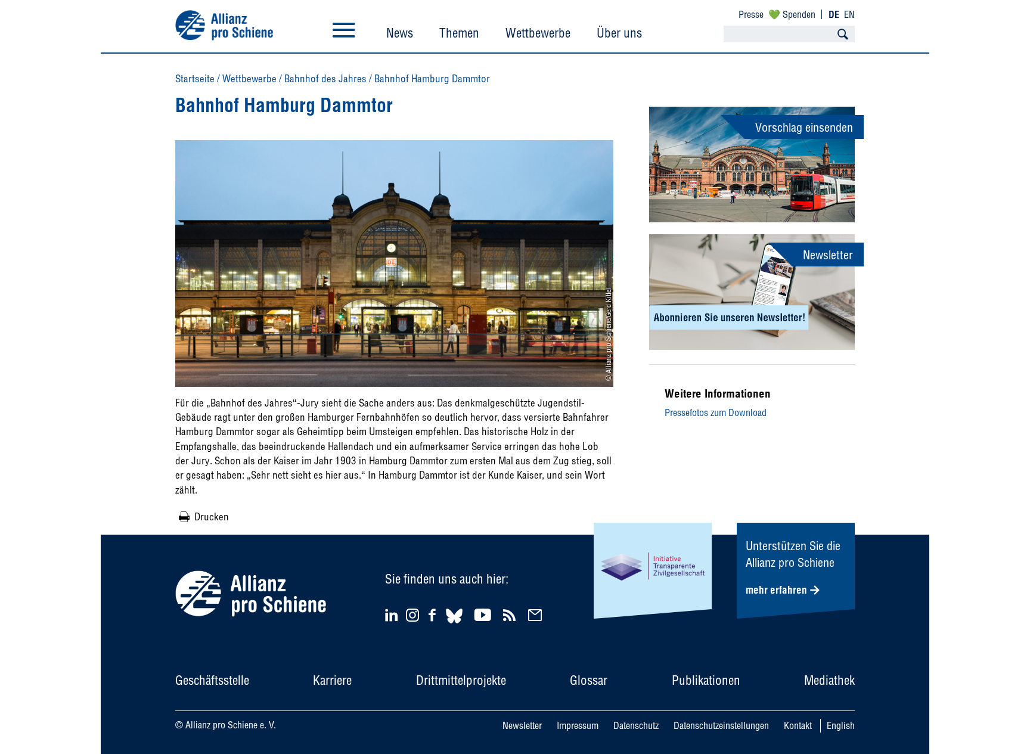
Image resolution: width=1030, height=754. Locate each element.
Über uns (619, 33)
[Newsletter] (537, 615)
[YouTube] (484, 615)
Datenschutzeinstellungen (721, 725)
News (399, 33)
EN (849, 14)
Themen (459, 33)
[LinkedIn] (393, 615)
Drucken (211, 516)
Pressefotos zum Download (716, 412)
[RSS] (511, 615)
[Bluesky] (454, 625)
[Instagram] (412, 618)
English (841, 725)
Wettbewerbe (537, 33)
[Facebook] (434, 615)
